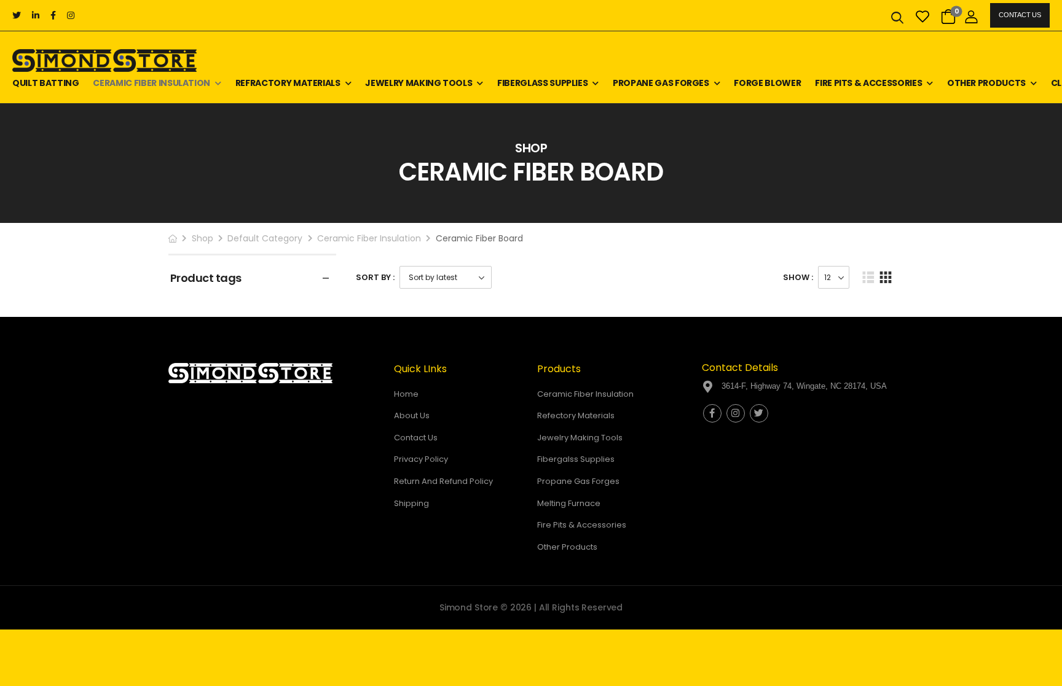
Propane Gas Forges (661, 83)
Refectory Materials (576, 415)
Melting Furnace (568, 503)
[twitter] (16, 15)
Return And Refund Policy (443, 481)
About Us (412, 415)
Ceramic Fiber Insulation (151, 83)
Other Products (986, 83)
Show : (798, 277)
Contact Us (1019, 14)
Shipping (411, 503)
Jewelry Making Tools (418, 83)
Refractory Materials (287, 83)
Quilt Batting (45, 83)
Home (406, 394)
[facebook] (53, 15)
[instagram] (70, 15)
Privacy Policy (421, 459)
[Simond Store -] (104, 60)
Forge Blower (767, 83)
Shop (202, 238)
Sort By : (375, 277)
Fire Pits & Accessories (868, 83)
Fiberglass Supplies (542, 83)
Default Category (264, 238)
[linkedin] (35, 15)
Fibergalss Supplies (576, 459)
